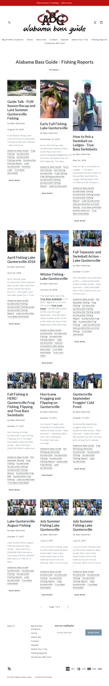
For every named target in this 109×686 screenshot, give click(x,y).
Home (30, 39)
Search (10, 626)
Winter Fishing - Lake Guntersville (54, 276)
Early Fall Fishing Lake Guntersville (54, 126)
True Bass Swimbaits (18, 316)
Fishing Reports (99, 39)
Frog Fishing (60, 173)
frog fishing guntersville (52, 176)
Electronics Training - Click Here (54, 3)
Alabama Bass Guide (17, 150)
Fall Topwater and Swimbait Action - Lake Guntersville (87, 256)
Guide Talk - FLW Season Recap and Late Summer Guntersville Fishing (21, 109)
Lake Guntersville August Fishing (21, 523)
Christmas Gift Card (54, 43)
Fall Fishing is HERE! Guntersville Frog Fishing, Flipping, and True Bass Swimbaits (21, 404)
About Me (41, 39)
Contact (53, 39)
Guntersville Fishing (50, 179)
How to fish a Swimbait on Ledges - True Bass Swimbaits (85, 142)
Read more (14, 180)
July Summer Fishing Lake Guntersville (50, 525)
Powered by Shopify (43, 677)
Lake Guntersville (58, 186)
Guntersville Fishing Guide (86, 194)
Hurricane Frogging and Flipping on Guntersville (50, 400)
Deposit (64, 39)
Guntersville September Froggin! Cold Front (83, 400)
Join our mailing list (64, 625)
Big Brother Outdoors (12, 39)
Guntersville (46, 333)
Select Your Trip (80, 39)
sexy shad (45, 349)
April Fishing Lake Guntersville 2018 (21, 259)
